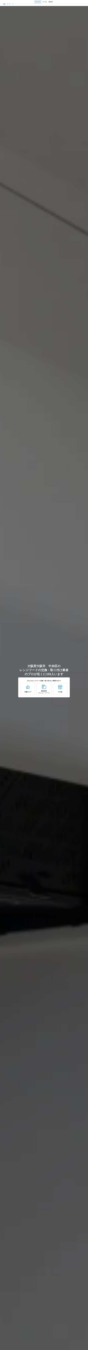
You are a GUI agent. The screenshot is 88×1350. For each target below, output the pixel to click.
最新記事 (51, 1)
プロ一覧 (44, 1)
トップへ (38, 1)
